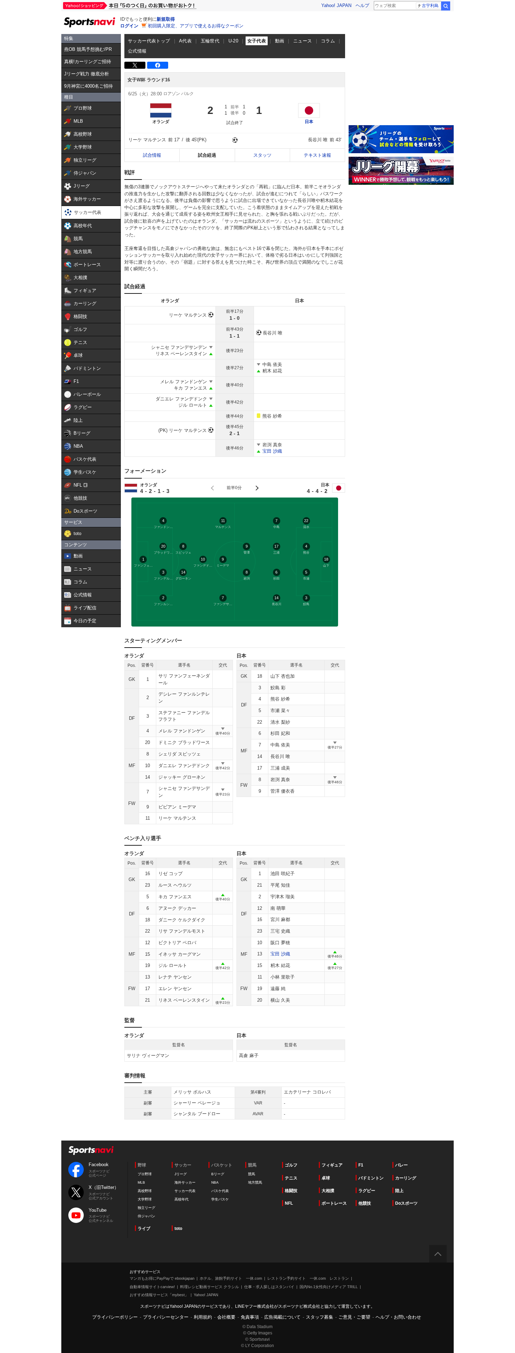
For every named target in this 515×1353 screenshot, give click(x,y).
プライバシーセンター (165, 1317)
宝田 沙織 (272, 451)
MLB (141, 1182)
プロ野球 (145, 1174)
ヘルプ (362, 5)
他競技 (364, 1203)
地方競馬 (255, 1182)
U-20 (233, 40)
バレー (401, 1165)
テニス (291, 1178)
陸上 (399, 1190)
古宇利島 (430, 5)
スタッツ (262, 155)
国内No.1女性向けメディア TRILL (329, 1287)
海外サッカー (184, 1182)
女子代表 (256, 40)
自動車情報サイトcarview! (152, 1287)
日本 (309, 121)
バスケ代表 (220, 1191)
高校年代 (181, 1199)
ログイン (129, 25)
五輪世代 (210, 40)
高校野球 (145, 1191)
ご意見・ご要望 (354, 1317)
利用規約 (203, 1317)
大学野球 (145, 1199)
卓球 (326, 1178)
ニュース (302, 40)
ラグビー (366, 1190)
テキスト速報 (317, 155)
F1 (360, 1165)
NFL (289, 1203)
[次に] (256, 488)
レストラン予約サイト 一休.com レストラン (308, 1278)
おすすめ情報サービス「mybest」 (159, 1295)
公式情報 (137, 51)
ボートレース (334, 1203)
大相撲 (328, 1190)
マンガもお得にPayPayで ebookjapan (162, 1278)
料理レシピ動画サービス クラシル (209, 1287)
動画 (279, 40)
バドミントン (371, 1178)
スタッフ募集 (319, 1317)
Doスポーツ (406, 1203)
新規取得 (166, 19)
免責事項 (250, 1317)
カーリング (405, 1178)
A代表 (185, 40)
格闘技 (291, 1190)
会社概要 (226, 1317)
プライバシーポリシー (115, 1317)
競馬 (251, 1174)
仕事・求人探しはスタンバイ (269, 1287)
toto (178, 1228)
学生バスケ (220, 1199)
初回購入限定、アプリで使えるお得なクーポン (195, 25)
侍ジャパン (146, 1216)
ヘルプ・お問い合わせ (398, 1317)
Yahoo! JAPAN (336, 5)
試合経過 (207, 155)
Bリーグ (217, 1174)
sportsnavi (91, 1150)
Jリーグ (180, 1174)
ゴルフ (291, 1165)
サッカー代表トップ (149, 40)
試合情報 (152, 155)
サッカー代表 (184, 1191)
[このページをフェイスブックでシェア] (157, 65)
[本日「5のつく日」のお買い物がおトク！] (145, 5)
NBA (215, 1182)
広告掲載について (282, 1317)
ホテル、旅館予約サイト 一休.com (231, 1278)
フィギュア (332, 1165)
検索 (445, 6)
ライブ (144, 1228)
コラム (328, 40)
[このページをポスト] (134, 65)
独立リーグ (146, 1208)
